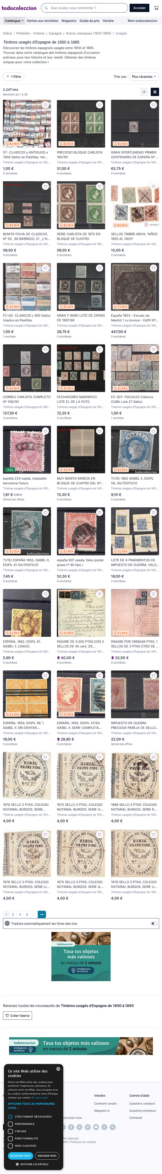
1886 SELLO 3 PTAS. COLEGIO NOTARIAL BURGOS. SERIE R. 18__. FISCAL (134, 807)
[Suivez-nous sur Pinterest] (88, 1127)
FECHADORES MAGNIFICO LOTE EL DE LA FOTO (77, 399)
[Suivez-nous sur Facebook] (71, 1127)
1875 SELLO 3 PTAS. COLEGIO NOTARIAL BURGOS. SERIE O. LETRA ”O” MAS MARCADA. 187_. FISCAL (80, 807)
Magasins (69, 21)
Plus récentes (142, 77)
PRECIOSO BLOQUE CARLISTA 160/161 (80, 154)
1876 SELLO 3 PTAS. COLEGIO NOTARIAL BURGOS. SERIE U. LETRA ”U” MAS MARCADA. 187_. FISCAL (26, 884)
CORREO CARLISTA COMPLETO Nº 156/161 (27, 399)
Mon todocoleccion (142, 21)
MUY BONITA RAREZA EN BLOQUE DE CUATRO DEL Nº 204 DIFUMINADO (79, 480)
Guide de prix (90, 21)
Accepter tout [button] (20, 1155)
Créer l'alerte (19, 1016)
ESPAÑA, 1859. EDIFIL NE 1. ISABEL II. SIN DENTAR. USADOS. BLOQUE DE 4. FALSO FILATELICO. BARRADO (27, 725)
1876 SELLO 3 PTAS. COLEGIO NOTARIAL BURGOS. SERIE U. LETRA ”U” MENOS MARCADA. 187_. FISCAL (134, 884)
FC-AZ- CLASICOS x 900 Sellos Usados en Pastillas (26, 317)
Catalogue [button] (13, 21)
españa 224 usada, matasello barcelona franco (25, 480)
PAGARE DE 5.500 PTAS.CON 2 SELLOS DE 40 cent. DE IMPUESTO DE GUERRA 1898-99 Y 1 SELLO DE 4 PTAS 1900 (80, 644)
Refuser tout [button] (47, 1155)
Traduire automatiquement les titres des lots (44, 923)
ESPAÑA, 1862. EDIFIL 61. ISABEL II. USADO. (22, 644)
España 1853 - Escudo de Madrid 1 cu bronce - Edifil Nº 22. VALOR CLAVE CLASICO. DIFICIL (133, 318)
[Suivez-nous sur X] (79, 1127)
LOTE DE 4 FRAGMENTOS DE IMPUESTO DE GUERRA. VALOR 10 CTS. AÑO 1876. (134, 562)
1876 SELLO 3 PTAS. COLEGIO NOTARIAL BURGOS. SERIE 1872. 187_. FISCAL (26, 807)
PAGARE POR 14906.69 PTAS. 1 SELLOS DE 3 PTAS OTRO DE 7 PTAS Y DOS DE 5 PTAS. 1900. (134, 644)
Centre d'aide (139, 1095)
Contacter (135, 1117)
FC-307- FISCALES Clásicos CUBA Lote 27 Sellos (132, 399)
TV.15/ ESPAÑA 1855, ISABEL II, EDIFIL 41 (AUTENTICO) (26, 562)
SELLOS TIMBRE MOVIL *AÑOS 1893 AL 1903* (134, 236)
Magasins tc (102, 1110)
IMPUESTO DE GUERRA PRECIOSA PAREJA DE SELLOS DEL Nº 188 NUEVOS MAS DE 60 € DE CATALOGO (134, 725)
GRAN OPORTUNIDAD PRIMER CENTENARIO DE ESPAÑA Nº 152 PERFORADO (133, 154)
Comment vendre (105, 1103)
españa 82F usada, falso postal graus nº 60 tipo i (80, 562)
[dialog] (33, 1117)
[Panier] (156, 7)
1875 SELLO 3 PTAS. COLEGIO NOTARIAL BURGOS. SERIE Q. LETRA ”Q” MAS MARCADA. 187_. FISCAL (80, 884)
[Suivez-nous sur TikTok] (104, 1127)
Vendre (108, 21)
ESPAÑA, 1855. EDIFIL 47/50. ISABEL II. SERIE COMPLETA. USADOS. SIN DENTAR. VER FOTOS (78, 725)
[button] (33, 1106)
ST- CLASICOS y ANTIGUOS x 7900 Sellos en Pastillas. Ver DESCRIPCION (25, 154)
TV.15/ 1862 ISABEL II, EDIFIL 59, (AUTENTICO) (132, 480)
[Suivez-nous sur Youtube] (96, 1127)
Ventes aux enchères (42, 21)
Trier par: (120, 77)
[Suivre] (45, 104)
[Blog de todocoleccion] (113, 1127)
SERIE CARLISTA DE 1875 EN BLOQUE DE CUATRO (78, 236)
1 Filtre (16, 77)
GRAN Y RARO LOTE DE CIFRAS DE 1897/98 (81, 317)
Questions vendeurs (142, 1103)
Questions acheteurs (142, 1110)
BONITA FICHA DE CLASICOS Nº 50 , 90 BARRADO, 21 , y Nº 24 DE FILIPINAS (26, 236)
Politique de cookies (83, 1141)
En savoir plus (40, 1097)
